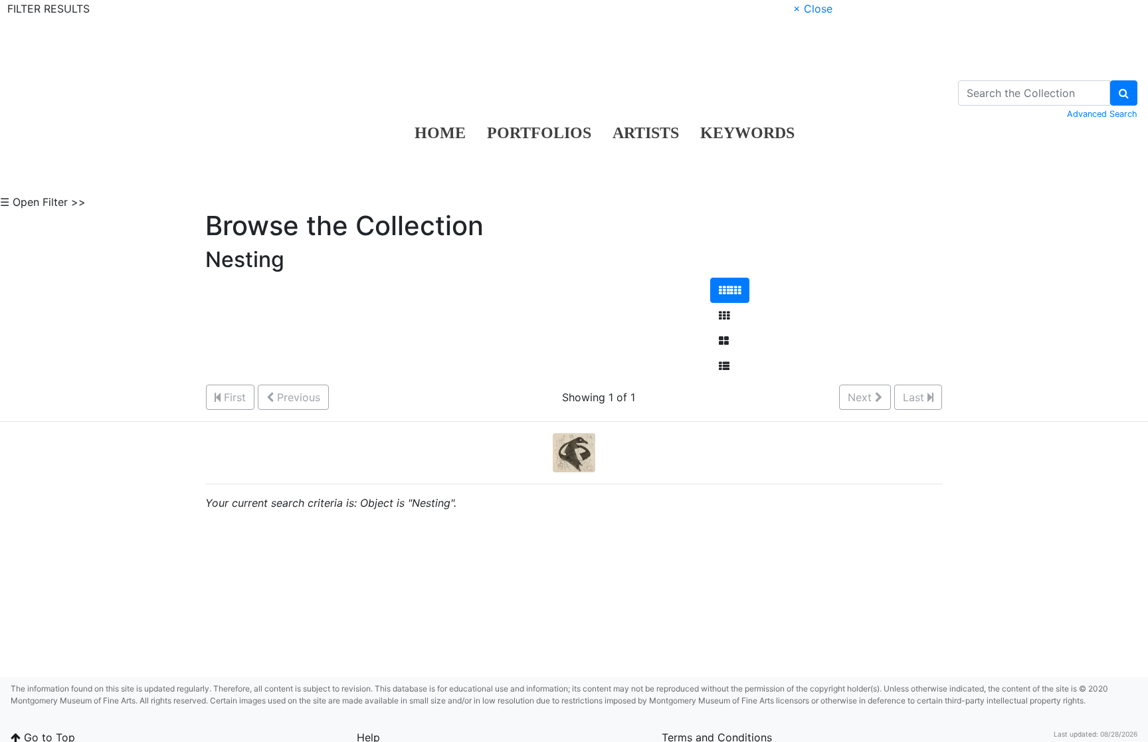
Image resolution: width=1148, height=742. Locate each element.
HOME (440, 132)
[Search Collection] (1123, 93)
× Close (812, 8)
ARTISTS (646, 132)
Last (915, 397)
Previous (297, 397)
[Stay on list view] (724, 366)
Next (861, 397)
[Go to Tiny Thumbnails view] (729, 290)
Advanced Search (1102, 114)
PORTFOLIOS (539, 132)
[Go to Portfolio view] (723, 340)
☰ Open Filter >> (43, 202)
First (233, 397)
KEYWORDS (747, 132)
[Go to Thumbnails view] (724, 315)
